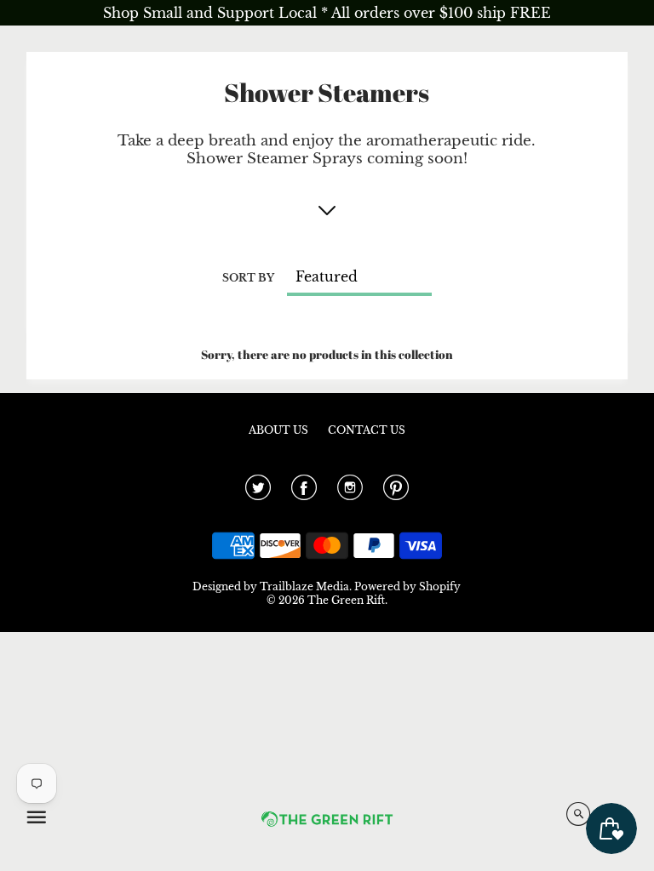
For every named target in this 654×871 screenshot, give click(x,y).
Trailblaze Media (304, 586)
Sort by (248, 277)
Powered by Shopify (407, 586)
